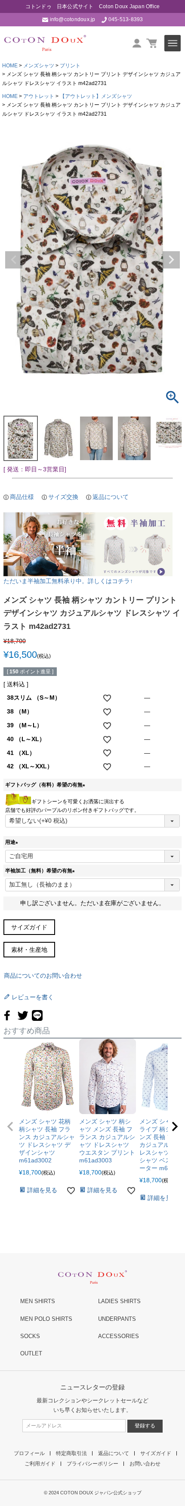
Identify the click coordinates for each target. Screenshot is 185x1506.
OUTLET (31, 1353)
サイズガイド (29, 927)
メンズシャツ (38, 66)
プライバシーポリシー (92, 1464)
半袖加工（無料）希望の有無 (41, 871)
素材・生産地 (29, 949)
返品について (110, 496)
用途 (13, 842)
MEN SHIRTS (37, 1301)
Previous (13, 259)
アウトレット (38, 96)
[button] (10, 1126)
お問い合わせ (145, 1464)
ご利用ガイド (40, 1464)
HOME (10, 66)
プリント (70, 66)
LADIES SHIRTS (119, 1301)
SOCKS (30, 1336)
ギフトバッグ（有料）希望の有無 (46, 785)
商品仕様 (22, 496)
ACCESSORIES (118, 1336)
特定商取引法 (71, 1453)
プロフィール (29, 1453)
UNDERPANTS (117, 1319)
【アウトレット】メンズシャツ (96, 96)
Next (171, 259)
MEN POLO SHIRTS (46, 1319)
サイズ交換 (63, 496)
